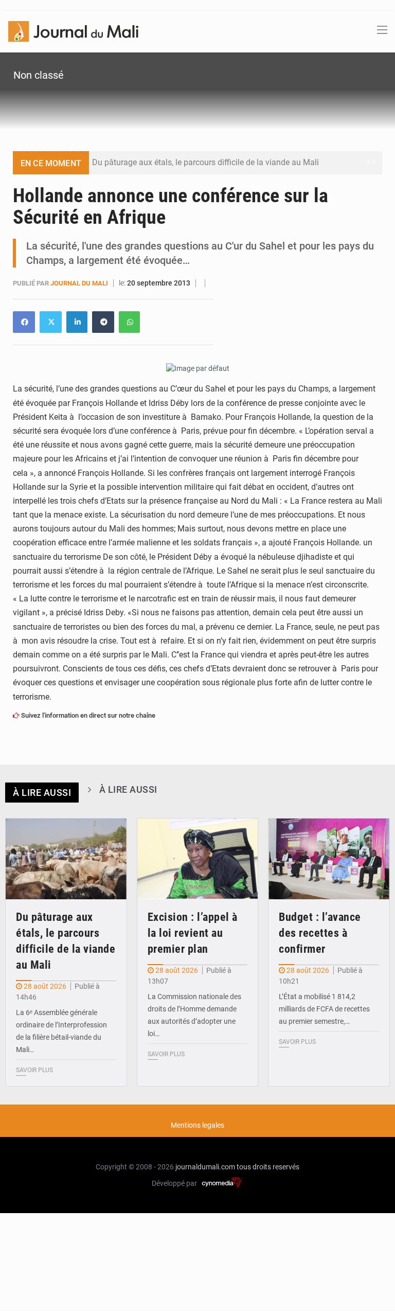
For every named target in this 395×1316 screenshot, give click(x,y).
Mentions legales (197, 1125)
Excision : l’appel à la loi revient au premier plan (193, 933)
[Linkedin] (24, 322)
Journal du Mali (80, 283)
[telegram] (103, 322)
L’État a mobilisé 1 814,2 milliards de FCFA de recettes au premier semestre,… (324, 1008)
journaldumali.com (205, 1167)
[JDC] (73, 31)
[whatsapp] (129, 322)
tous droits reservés (268, 1167)
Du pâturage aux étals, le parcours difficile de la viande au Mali (205, 162)
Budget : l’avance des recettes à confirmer (320, 933)
